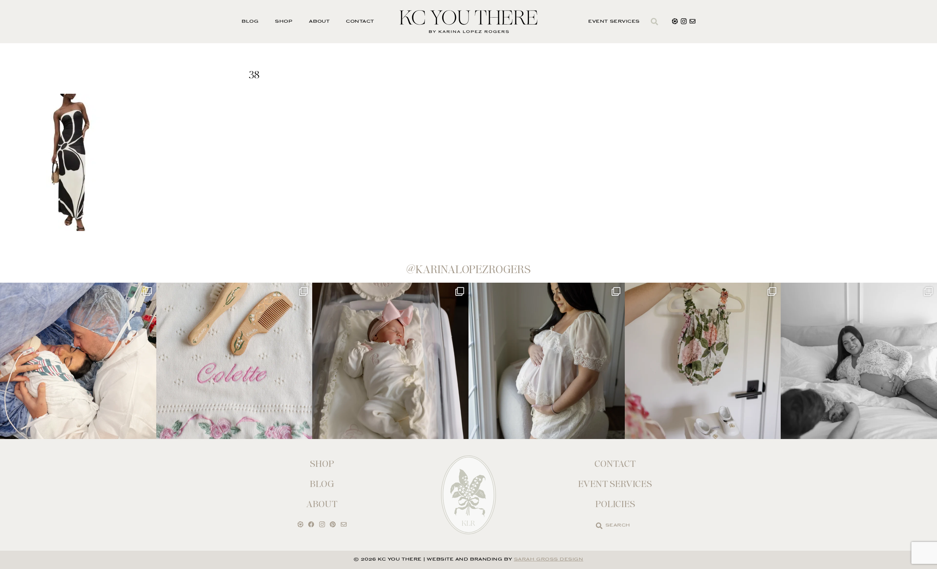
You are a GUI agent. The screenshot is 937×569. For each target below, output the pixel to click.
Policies (615, 504)
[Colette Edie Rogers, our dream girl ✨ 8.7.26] (390, 361)
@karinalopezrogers (468, 269)
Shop (283, 22)
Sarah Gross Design (548, 560)
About (319, 22)
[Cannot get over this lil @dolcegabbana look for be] (703, 361)
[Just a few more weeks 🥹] (859, 361)
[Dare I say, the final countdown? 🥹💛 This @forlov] (546, 361)
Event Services (614, 22)
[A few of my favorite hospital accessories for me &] (234, 361)
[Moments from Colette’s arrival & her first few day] (78, 361)
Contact (360, 22)
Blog (250, 22)
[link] (599, 525)
